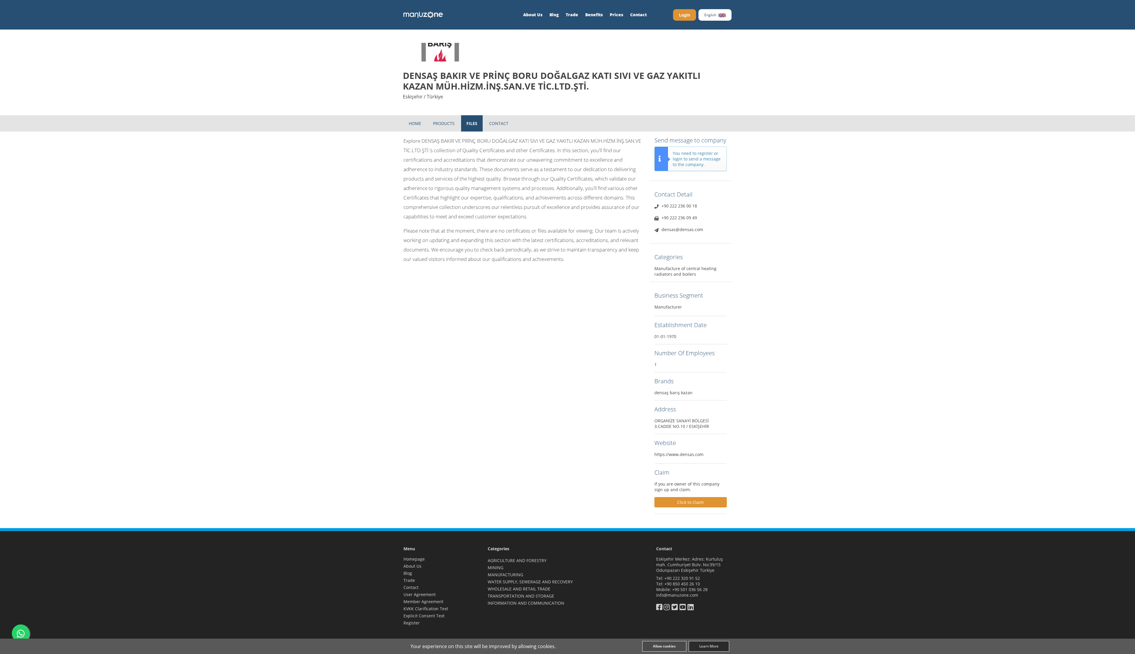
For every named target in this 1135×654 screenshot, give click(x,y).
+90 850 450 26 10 (682, 584)
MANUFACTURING (505, 574)
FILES (471, 123)
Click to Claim (690, 502)
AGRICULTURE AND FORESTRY (517, 560)
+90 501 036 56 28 (690, 589)
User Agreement (419, 594)
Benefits (594, 14)
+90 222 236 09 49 (679, 217)
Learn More (709, 646)
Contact (638, 14)
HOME (415, 123)
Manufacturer (668, 307)
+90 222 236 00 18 (679, 206)
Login (684, 15)
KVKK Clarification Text (425, 608)
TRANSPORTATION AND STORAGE (521, 596)
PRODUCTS (444, 123)
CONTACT (498, 123)
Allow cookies (664, 646)
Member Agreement (423, 601)
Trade (572, 14)
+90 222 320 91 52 (682, 578)
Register (411, 623)
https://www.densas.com (678, 454)
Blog (554, 14)
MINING (495, 567)
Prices (616, 14)
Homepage (414, 559)
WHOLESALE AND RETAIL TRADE (519, 589)
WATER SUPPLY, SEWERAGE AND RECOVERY (530, 582)
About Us (532, 14)
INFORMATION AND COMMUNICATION (526, 603)
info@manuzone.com (677, 595)
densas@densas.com (682, 229)
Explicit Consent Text (424, 616)
